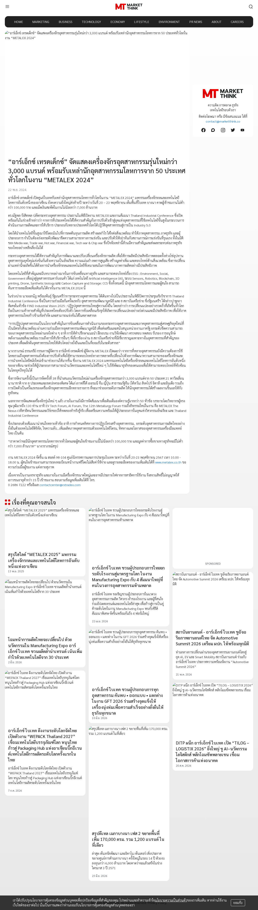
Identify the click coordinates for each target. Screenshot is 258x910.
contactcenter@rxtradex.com (60, 485)
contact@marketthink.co (223, 121)
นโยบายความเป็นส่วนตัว (171, 900)
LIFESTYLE (141, 22)
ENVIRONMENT (169, 22)
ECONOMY (117, 22)
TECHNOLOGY (91, 22)
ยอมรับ (237, 903)
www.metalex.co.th (168, 462)
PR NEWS (195, 22)
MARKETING (40, 22)
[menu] (7, 7)
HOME (18, 22)
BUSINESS (65, 22)
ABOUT (217, 22)
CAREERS (237, 22)
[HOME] (128, 7)
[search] (251, 7)
